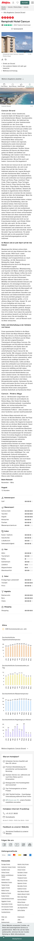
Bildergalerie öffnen (30, 50)
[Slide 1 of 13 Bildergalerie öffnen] (17, 42)
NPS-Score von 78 (12, 800)
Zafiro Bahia (21, 910)
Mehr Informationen (18, 934)
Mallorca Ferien (6, 893)
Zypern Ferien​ (5, 888)
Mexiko (3, 7)
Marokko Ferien (22, 886)
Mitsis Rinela (21, 902)
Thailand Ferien (22, 878)
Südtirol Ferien (22, 888)
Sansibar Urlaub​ (22, 872)
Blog (23, 844)
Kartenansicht (18, 29)
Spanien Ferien (22, 883)
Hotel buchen (21, 867)
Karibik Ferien (5, 870)
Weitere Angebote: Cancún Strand (13, 748)
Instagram (10, 844)
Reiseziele (5, 861)
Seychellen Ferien (7, 904)
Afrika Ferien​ (5, 872)
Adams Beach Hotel (23, 894)
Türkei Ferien (5, 885)
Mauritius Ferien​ (22, 880)
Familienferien (5, 912)
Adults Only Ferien (23, 864)
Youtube (17, 844)
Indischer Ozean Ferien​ (8, 867)
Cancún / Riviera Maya (15, 7)
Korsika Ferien (21, 875)
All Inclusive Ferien (7, 906)
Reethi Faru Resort (23, 905)
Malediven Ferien (6, 882)
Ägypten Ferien (6, 901)
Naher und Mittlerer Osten (7, 876)
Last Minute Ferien (7, 909)
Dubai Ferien (5, 896)
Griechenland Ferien (7, 898)
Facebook (4, 844)
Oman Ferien (21, 870)
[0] (17, 2)
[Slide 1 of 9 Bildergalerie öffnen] (17, 96)
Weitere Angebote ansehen (12, 79)
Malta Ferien (5, 890)
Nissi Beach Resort (23, 891)
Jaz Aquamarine (22, 907)
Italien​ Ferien (5, 879)
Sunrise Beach (21, 899)
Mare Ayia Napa (22, 897)
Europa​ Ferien (5, 864)
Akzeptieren (17, 939)
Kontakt (25, 3)
